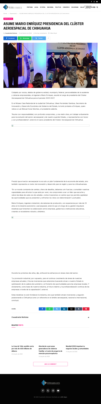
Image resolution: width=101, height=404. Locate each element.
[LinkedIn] (6, 107)
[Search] (97, 7)
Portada (30, 7)
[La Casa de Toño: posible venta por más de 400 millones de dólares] (23, 336)
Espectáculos (90, 7)
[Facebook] (6, 98)
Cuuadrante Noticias (11, 33)
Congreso (66, 7)
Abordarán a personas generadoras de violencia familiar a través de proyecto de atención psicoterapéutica (50, 350)
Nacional (50, 7)
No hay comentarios (41, 33)
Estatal (42, 7)
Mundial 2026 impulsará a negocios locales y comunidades (77, 347)
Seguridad (74, 7)
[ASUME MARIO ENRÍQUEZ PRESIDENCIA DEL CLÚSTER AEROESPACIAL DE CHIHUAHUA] (50, 65)
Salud (82, 7)
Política (58, 7)
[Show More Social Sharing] (48, 38)
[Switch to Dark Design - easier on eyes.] (94, 7)
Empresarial (8, 18)
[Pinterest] (6, 111)
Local (36, 7)
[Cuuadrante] (12, 7)
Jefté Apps (63, 397)
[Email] (6, 115)
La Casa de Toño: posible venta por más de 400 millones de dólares (23, 348)
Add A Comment (50, 364)
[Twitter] (6, 102)
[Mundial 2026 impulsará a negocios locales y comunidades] (77, 336)
